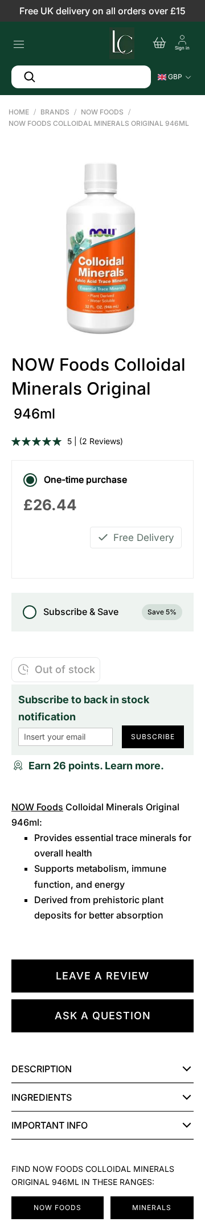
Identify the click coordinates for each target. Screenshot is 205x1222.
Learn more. (134, 766)
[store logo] (120, 41)
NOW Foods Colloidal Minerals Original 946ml (99, 123)
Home (19, 112)
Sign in (182, 48)
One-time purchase (85, 479)
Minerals (151, 1207)
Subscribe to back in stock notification (83, 708)
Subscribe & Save (110, 611)
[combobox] (81, 76)
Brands (54, 112)
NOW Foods (102, 112)
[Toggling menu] (18, 41)
